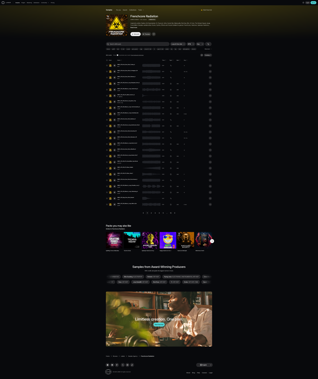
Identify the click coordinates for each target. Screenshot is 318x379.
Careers (204, 373)
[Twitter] (123, 365)
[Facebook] (117, 365)
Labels (123, 356)
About (188, 373)
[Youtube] (112, 365)
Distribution (36, 2)
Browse (115, 356)
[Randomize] (201, 55)
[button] (303, 2)
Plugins (23, 2)
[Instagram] (127, 365)
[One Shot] (170, 65)
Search (125, 10)
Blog (193, 373)
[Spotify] (108, 365)
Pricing (52, 2)
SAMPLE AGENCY (134, 19)
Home (108, 356)
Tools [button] (140, 10)
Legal (210, 373)
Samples (17, 2)
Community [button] (44, 2)
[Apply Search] (108, 44)
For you (118, 10)
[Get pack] (119, 240)
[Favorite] (154, 34)
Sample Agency (133, 356)
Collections (132, 10)
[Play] (116, 25)
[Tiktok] (132, 365)
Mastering (29, 2)
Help (198, 373)
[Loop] (170, 83)
